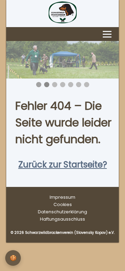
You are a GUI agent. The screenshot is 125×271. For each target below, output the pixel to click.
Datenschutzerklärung (62, 212)
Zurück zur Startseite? (62, 164)
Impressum (62, 197)
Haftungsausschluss (62, 219)
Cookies (62, 204)
